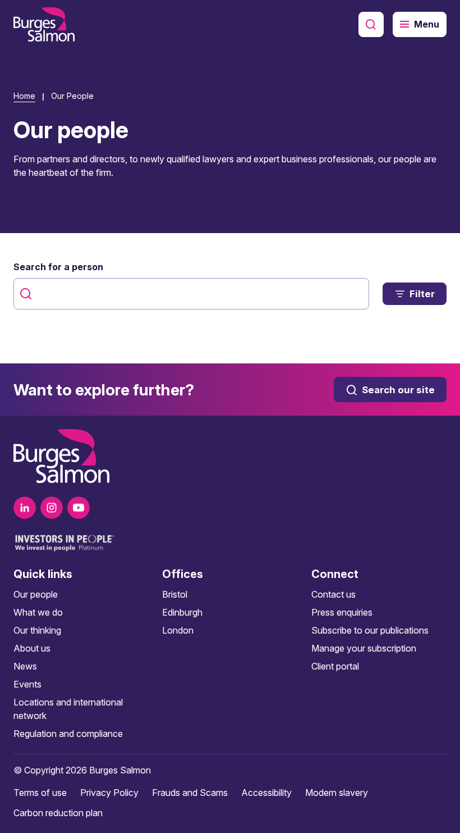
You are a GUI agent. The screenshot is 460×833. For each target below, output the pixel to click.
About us (31, 648)
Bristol (174, 594)
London (178, 630)
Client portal (335, 666)
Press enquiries (341, 612)
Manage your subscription (363, 648)
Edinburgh (182, 612)
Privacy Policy (109, 792)
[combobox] (191, 293)
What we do (38, 612)
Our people (35, 594)
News (25, 666)
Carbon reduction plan (58, 812)
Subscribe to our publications (370, 630)
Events (27, 684)
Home (24, 96)
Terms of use (40, 792)
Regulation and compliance (68, 733)
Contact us (333, 594)
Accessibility (266, 792)
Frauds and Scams (190, 792)
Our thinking (37, 630)
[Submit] (27, 293)
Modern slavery (336, 792)
